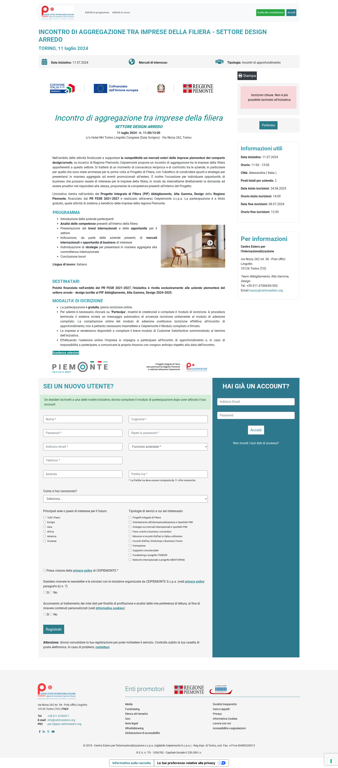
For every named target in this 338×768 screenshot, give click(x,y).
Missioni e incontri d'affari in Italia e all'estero (157, 536)
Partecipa (268, 125)
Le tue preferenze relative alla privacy (186, 763)
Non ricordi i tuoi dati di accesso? (256, 443)
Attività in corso (121, 12)
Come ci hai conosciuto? (60, 491)
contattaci (102, 647)
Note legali (131, 723)
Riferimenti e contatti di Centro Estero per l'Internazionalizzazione (77, 692)
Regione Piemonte (191, 690)
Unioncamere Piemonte (226, 690)
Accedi (291, 12)
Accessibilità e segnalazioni (229, 728)
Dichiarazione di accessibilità (142, 733)
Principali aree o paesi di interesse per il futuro (75, 511)
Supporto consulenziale (145, 550)
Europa (51, 522)
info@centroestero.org (61, 720)
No (55, 592)
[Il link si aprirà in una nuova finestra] (40, 731)
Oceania (51, 541)
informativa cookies (110, 608)
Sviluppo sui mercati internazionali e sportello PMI (160, 526)
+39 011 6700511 (58, 715)
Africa (50, 531)
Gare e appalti (221, 709)
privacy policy (82, 570)
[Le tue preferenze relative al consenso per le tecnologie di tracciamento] (331, 761)
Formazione (139, 545)
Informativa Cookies (225, 718)
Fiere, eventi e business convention (152, 531)
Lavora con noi (222, 723)
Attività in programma (97, 12)
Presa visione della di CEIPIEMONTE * (82, 570)
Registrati (54, 629)
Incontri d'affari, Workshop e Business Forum (157, 541)
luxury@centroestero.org (266, 290)
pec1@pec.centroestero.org (64, 724)
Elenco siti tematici (136, 713)
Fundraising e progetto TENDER (150, 555)
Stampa (249, 75)
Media (129, 704)
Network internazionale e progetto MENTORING (159, 559)
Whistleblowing (134, 728)
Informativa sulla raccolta (131, 763)
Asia (49, 526)
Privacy (217, 713)
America (51, 536)
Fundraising (132, 709)
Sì (48, 592)
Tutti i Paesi (53, 517)
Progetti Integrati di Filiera (147, 517)
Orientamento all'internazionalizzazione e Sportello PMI (163, 522)
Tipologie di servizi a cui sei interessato (156, 511)
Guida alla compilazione (270, 12)
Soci (127, 718)
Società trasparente (225, 704)
